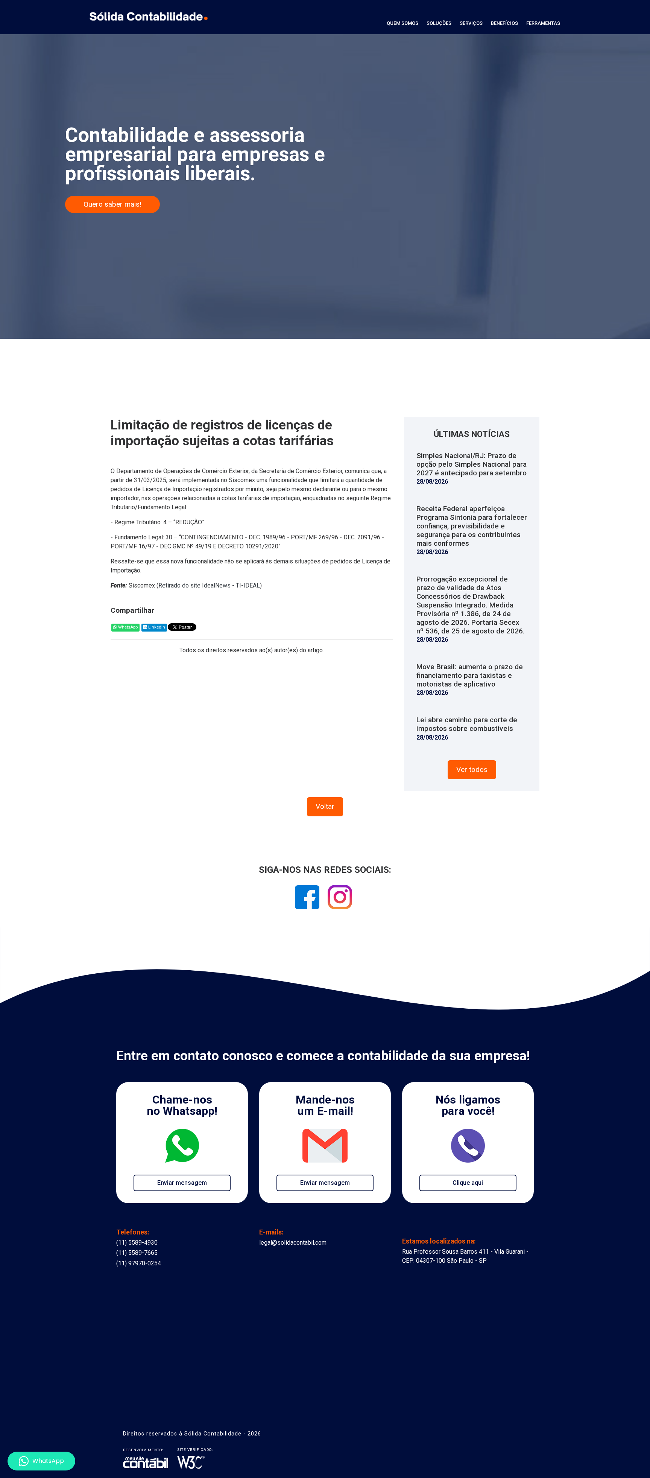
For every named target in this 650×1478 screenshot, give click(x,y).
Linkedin (156, 627)
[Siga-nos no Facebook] (308, 899)
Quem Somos (402, 23)
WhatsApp (127, 627)
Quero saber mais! (112, 204)
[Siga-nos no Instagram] (340, 899)
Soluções (439, 23)
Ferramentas (543, 23)
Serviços (471, 23)
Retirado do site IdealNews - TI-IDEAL (209, 585)
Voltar (325, 806)
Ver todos (471, 769)
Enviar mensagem (182, 1182)
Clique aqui (468, 1182)
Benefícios (504, 23)
